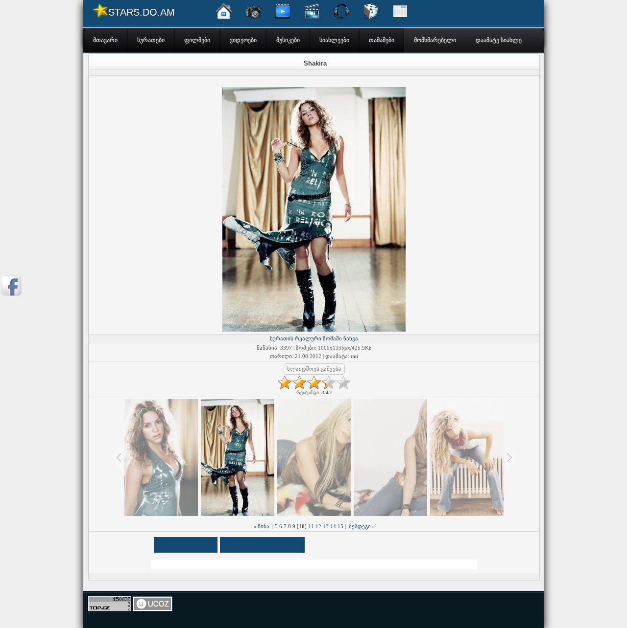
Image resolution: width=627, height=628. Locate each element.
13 (326, 526)
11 (311, 526)
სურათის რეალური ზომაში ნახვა (314, 338)
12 (318, 526)
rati (354, 356)
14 (333, 526)
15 (340, 526)
